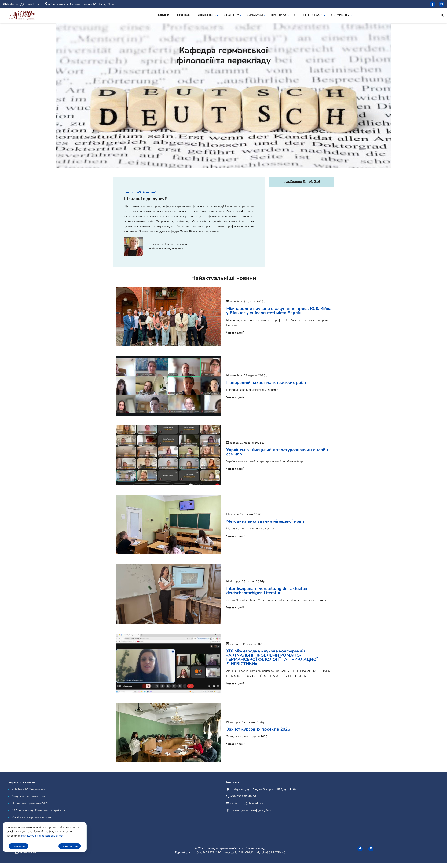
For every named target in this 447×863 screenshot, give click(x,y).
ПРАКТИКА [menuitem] (278, 15)
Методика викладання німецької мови (265, 521)
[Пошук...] (442, 16)
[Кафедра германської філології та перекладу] (20, 16)
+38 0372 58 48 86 (243, 796)
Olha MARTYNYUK (208, 852)
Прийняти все (18, 846)
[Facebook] (432, 4)
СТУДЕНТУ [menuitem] (231, 15)
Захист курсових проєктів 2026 (258, 729)
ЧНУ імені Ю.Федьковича (28, 789)
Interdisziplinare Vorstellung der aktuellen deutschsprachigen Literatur (267, 590)
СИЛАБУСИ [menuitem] (255, 15)
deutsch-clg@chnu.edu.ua (246, 803)
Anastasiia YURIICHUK (238, 852)
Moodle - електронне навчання (32, 817)
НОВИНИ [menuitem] (163, 15)
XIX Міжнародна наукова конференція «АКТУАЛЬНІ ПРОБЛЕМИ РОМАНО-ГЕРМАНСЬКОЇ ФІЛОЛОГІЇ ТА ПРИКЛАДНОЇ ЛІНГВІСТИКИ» (272, 657)
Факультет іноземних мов (29, 796)
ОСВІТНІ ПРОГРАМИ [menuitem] (308, 15)
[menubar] (257, 16)
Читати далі (234, 333)
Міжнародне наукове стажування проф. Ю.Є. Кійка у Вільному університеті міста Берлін (278, 311)
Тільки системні (69, 846)
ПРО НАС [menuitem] (183, 15)
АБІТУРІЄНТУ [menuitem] (340, 15)
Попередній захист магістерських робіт (266, 382)
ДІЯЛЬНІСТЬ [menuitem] (207, 15)
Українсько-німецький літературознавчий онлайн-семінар (278, 452)
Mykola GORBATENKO (271, 852)
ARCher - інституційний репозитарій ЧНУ (38, 810)
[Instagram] (441, 4)
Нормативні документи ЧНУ (30, 803)
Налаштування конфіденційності (251, 810)
